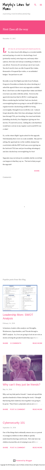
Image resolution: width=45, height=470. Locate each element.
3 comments (15, 343)
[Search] (35, 4)
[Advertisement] (22, 255)
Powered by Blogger (24, 460)
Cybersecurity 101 (14, 422)
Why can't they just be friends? (21, 384)
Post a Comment (17, 409)
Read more (37, 343)
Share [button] (36, 171)
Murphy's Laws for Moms (16, 7)
